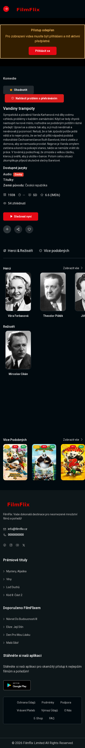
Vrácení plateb (26, 710)
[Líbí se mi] (29, 229)
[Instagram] (11, 545)
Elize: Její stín (14, 626)
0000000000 (16, 534)
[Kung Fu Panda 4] (15, 462)
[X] (23, 545)
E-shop (38, 718)
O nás (68, 710)
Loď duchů (13, 587)
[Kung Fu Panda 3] (44, 462)
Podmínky (48, 702)
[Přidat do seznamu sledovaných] (7, 229)
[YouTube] (17, 545)
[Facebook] (4, 545)
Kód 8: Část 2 (14, 595)
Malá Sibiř (12, 642)
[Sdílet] (18, 229)
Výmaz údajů (49, 710)
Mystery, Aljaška (16, 571)
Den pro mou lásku (18, 634)
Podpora (65, 702)
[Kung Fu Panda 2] (73, 462)
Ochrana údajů (26, 702)
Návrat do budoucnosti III (21, 619)
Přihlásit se (42, 50)
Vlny (9, 579)
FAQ (51, 718)
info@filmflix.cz (17, 529)
